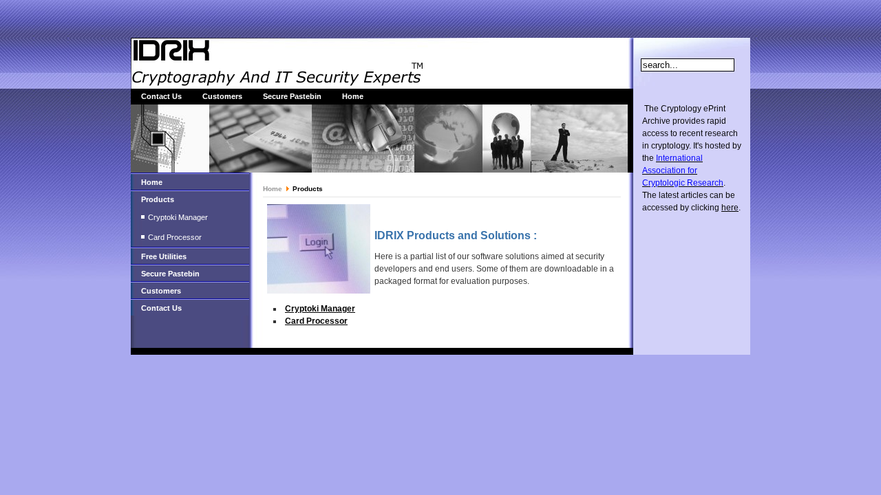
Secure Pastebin (292, 96)
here (730, 207)
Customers (222, 96)
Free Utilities (164, 256)
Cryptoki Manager (178, 217)
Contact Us (161, 96)
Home (352, 96)
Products (157, 199)
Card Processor (175, 237)
